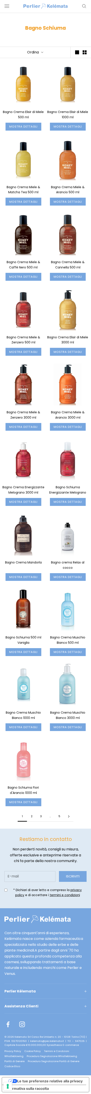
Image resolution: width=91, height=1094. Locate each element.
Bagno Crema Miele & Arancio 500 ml (68, 190)
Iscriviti (73, 876)
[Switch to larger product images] (77, 52)
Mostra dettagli (23, 126)
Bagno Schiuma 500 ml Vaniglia (23, 640)
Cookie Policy (32, 1051)
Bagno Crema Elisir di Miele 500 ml (23, 114)
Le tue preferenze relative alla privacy (50, 1081)
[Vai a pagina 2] (68, 816)
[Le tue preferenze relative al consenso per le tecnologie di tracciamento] (8, 1086)
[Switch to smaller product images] (85, 52)
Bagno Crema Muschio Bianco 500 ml (67, 640)
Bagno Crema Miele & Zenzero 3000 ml (23, 415)
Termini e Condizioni (56, 1051)
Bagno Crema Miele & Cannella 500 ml (68, 265)
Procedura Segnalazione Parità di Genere (53, 1061)
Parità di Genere (14, 1061)
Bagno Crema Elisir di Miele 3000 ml (67, 340)
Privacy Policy (12, 1051)
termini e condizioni (65, 895)
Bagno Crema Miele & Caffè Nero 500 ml (23, 265)
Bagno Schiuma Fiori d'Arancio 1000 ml (23, 790)
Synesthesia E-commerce (63, 1045)
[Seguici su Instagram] (22, 1024)
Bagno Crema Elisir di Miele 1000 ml (67, 114)
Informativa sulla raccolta (27, 1088)
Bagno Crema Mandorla (23, 562)
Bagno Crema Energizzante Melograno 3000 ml (23, 490)
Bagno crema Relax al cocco (67, 565)
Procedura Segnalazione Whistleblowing (52, 1056)
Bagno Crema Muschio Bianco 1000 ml (23, 715)
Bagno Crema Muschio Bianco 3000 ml (67, 715)
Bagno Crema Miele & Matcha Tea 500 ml (23, 190)
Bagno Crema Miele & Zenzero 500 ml (23, 340)
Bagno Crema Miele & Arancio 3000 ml (68, 415)
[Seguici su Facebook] (7, 1024)
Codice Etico (12, 1066)
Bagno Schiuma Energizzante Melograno (67, 490)
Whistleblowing (13, 1056)
